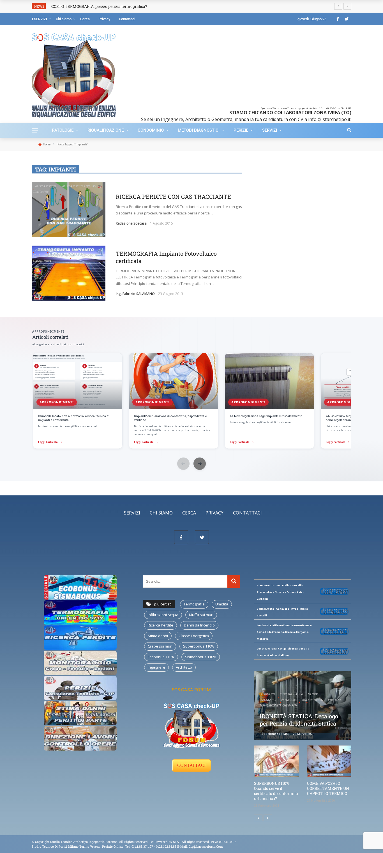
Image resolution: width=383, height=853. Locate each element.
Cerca (85, 19)
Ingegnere (156, 667)
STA (176, 842)
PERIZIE (241, 130)
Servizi (269, 130)
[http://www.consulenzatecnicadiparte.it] (150, 842)
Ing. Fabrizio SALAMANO (135, 293)
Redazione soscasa (131, 223)
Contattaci (127, 19)
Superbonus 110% (198, 646)
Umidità (221, 604)
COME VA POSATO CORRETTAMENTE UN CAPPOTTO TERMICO (328, 788)
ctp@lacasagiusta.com (206, 846)
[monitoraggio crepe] (80, 662)
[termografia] (80, 587)
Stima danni (158, 635)
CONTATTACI (191, 765)
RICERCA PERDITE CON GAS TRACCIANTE (173, 196)
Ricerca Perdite (45, 186)
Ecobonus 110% (161, 656)
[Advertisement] (242, 67)
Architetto (184, 667)
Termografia (58, 250)
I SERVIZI (39, 19)
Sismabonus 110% (200, 656)
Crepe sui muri (160, 646)
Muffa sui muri (201, 614)
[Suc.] (268, 818)
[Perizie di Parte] (80, 687)
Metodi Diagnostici (199, 130)
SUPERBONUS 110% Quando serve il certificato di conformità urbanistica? (276, 791)
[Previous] (258, 818)
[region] (191, 401)
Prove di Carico (312, 700)
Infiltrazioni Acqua (163, 614)
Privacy (104, 19)
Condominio (151, 130)
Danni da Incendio (199, 625)
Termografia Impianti (60, 255)
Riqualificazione (105, 130)
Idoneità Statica (291, 694)
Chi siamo (63, 19)
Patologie (62, 130)
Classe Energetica (194, 635)
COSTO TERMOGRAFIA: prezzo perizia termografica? (99, 6)
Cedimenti (268, 694)
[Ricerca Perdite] (80, 637)
